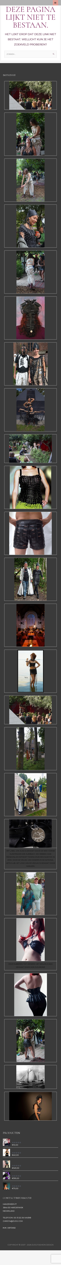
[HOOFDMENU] (55, 3)
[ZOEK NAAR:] (30, 54)
